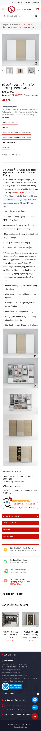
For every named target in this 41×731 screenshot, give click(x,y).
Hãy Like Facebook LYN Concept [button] (18, 715)
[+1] (20, 155)
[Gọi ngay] (35, 716)
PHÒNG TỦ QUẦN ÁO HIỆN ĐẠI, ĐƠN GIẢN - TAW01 (10, 634)
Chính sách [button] (9, 694)
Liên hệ (20, 2)
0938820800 (23, 667)
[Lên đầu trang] (34, 726)
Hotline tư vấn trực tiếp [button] (14, 700)
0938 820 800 (20, 705)
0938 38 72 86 (15, 584)
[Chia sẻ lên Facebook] (9, 155)
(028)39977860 (24, 582)
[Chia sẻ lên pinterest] (17, 155)
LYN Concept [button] (10, 655)
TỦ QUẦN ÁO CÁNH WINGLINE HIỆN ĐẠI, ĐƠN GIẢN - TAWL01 (30, 634)
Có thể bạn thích (13, 594)
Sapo (25, 727)
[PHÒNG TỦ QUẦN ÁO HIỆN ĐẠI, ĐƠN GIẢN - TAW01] (10, 619)
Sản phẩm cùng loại (15, 605)
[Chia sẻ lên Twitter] (13, 155)
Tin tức (13, 2)
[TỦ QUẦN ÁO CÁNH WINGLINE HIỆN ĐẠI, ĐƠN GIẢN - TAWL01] (30, 619)
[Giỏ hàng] (36, 9)
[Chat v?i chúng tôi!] (35, 700)
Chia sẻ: (4, 155)
